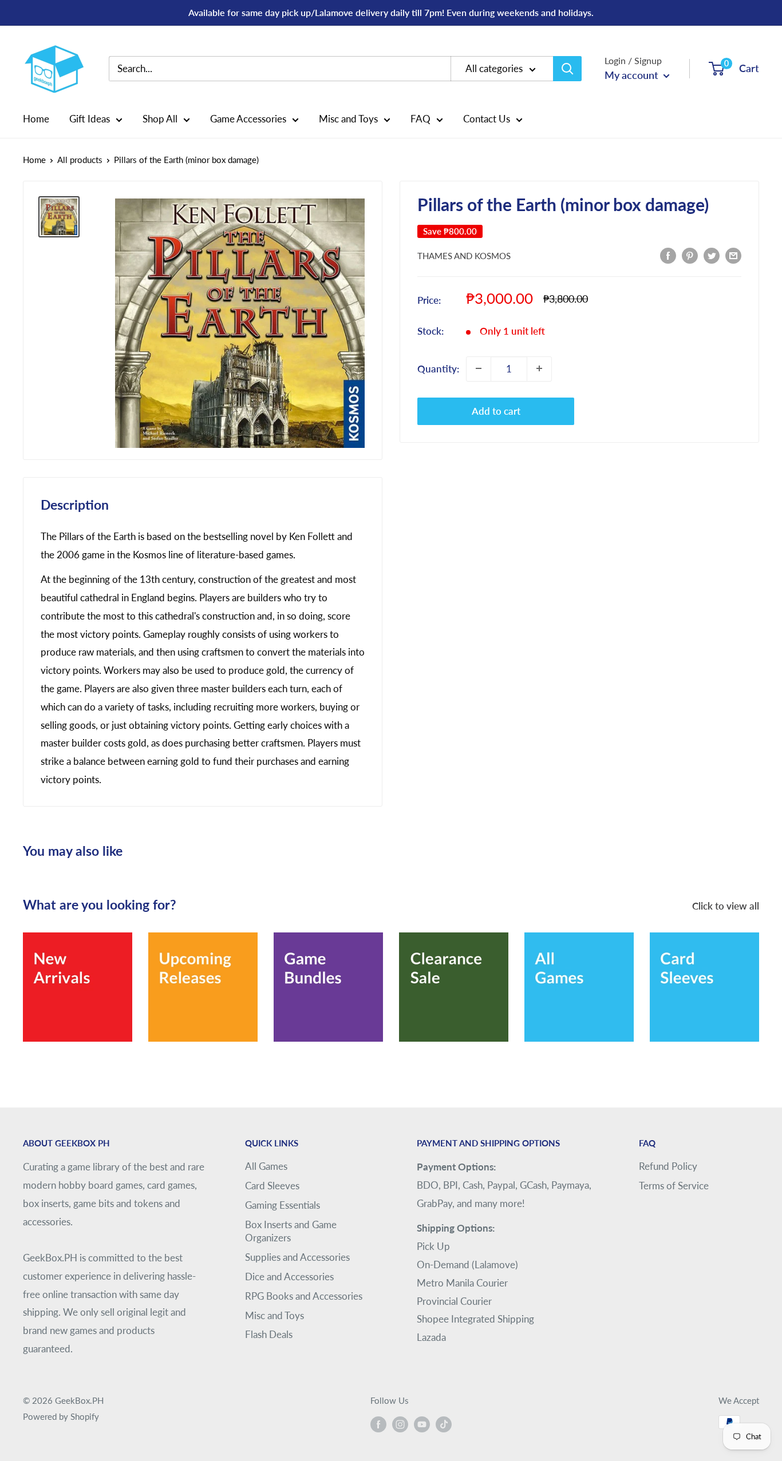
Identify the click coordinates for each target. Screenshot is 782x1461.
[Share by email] (733, 254)
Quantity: (438, 368)
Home (36, 119)
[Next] (759, 980)
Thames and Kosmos (464, 256)
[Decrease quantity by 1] (479, 368)
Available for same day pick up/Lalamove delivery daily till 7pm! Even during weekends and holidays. (391, 12)
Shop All (160, 119)
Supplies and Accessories (297, 1257)
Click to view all (726, 906)
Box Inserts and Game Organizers (291, 1231)
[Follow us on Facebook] (378, 1423)
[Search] (567, 68)
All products (79, 159)
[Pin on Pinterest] (690, 254)
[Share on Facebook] (668, 254)
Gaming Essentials (282, 1205)
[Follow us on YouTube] (422, 1423)
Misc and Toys (348, 119)
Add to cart (496, 410)
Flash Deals (269, 1334)
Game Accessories (248, 119)
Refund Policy (668, 1166)
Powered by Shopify (61, 1416)
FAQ (420, 119)
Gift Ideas (89, 119)
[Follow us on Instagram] (400, 1423)
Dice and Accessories (289, 1277)
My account (633, 75)
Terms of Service (674, 1186)
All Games (266, 1166)
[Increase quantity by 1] (539, 368)
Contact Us (486, 119)
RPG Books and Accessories (303, 1296)
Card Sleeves (272, 1186)
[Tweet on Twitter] (712, 254)
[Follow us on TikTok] (444, 1423)
